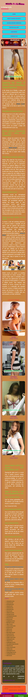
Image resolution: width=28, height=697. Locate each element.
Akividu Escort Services (14, 23)
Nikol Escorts (9, 630)
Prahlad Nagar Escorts (11, 652)
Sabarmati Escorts (10, 635)
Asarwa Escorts (9, 602)
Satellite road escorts (10, 637)
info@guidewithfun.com (9, 680)
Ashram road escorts (10, 625)
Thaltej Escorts (9, 645)
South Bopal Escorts (10, 650)
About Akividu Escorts (14, 18)
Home (14, 14)
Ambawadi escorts (10, 601)
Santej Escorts (9, 606)
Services (17, 693)
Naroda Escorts (9, 627)
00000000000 (5, 9)
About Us (11, 693)
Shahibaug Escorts (10, 639)
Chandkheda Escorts (10, 653)
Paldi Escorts (9, 629)
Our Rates (14, 31)
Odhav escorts (9, 624)
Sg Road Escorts (10, 609)
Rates (22, 693)
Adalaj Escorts (9, 640)
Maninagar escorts (10, 622)
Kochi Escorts (9, 619)
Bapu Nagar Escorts (10, 632)
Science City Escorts (10, 647)
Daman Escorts (9, 617)
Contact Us (14, 36)
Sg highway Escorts (10, 621)
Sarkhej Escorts (9, 607)
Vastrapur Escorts (10, 614)
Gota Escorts (9, 655)
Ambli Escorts (9, 649)
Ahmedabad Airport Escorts (12, 644)
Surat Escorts (9, 611)
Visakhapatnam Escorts (11, 616)
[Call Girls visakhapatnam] (14, 3)
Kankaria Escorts (10, 634)
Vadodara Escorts (10, 612)
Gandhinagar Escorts (10, 642)
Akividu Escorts (21, 690)
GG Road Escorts (10, 604)
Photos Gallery (14, 27)
